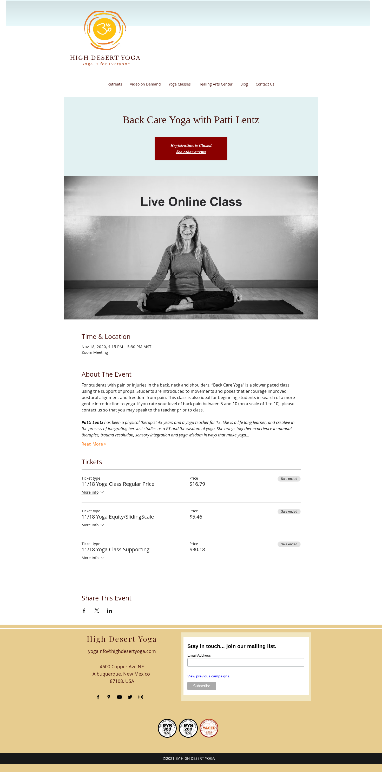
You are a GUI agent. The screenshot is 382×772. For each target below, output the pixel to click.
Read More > (94, 444)
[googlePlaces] (109, 697)
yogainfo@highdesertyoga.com (122, 651)
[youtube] (119, 697)
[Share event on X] (96, 611)
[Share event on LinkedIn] (109, 611)
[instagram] (141, 697)
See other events (191, 151)
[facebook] (98, 697)
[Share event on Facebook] (84, 611)
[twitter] (130, 697)
